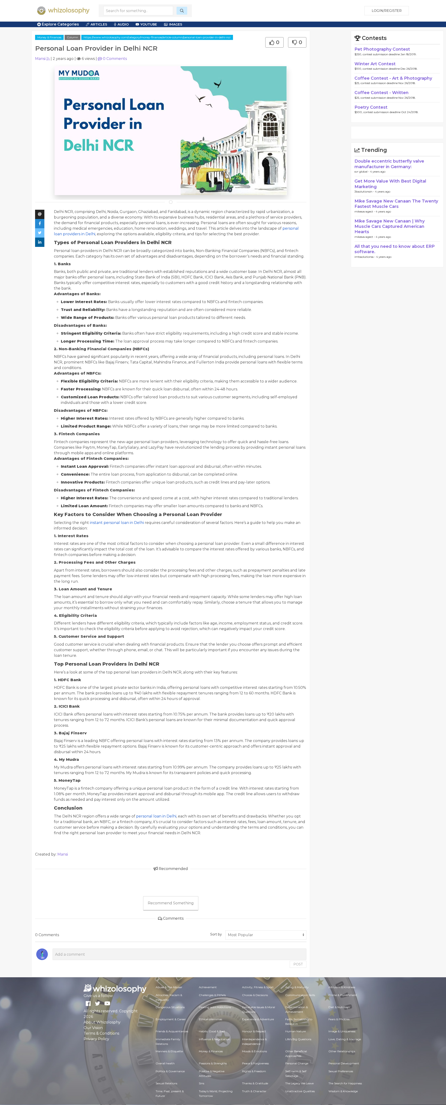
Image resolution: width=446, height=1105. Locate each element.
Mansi (40, 58)
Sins (201, 1083)
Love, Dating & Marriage (344, 1039)
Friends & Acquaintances (172, 1031)
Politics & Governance (170, 1071)
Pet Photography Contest (382, 49)
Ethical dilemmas (210, 1019)
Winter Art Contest (375, 63)
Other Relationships (341, 1051)
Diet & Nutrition (339, 1007)
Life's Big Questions (298, 1039)
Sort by (216, 934)
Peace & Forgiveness (255, 1063)
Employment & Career (171, 1019)
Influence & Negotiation (214, 1039)
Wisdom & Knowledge (343, 1091)
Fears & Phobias (339, 1019)
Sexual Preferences (340, 1071)
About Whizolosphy (102, 1022)
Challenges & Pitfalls (212, 995)
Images (175, 24)
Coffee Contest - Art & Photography (393, 78)
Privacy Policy (96, 1039)
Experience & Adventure (258, 1019)
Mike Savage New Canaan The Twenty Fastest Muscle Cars (396, 204)
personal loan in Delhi (156, 816)
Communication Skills (300, 995)
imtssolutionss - (365, 256)
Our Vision (93, 1028)
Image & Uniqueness (341, 1031)
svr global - (362, 171)
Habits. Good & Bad (212, 1031)
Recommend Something (171, 903)
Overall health (165, 1063)
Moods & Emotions (254, 1051)
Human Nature (295, 1031)
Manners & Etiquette (169, 1051)
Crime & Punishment (342, 995)
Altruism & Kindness (341, 987)
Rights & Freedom (254, 1071)
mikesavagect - (365, 211)
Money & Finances (49, 37)
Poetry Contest (370, 107)
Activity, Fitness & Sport (258, 987)
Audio (123, 24)
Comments (115, 58)
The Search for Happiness (345, 1083)
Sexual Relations (166, 1083)
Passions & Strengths (213, 1063)
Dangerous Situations (170, 1007)
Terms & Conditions (101, 1033)
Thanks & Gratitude (255, 1083)
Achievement (208, 987)
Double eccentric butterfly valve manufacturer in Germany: (389, 164)
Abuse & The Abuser (169, 987)
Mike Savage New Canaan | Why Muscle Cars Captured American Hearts (389, 227)
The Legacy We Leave (299, 1083)
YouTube (148, 24)
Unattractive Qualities (300, 1091)
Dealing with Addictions (215, 1007)
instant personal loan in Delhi (117, 522)
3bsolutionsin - (364, 191)
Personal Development (343, 1063)
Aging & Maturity (297, 987)
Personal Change (296, 1063)
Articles (99, 24)
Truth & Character (254, 1091)
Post (298, 964)
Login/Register (387, 11)
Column (72, 37)
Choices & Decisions (255, 995)
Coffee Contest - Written (381, 92)
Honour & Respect (254, 1031)
